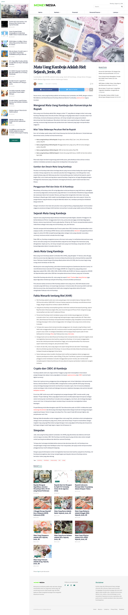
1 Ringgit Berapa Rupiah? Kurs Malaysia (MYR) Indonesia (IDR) (42, 513)
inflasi (52, 334)
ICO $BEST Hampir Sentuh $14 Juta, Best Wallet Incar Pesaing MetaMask (18, 72)
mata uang (54, 460)
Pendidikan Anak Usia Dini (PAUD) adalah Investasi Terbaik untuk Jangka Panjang (18, 131)
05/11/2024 (48, 83)
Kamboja (46, 460)
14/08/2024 (57, 493)
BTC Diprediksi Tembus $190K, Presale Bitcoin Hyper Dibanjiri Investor (18, 62)
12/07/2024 (78, 491)
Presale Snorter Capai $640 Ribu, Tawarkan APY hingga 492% (17, 82)
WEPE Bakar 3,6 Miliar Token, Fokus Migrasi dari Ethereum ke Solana (18, 43)
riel (59, 460)
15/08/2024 (36, 493)
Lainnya (115, 12)
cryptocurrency (71, 375)
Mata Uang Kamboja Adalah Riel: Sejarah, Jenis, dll (13, 13)
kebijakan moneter (39, 390)
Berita (40, 12)
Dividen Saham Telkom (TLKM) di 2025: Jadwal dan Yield (17, 121)
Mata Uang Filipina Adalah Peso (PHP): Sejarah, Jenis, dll (81, 537)
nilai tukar (71, 334)
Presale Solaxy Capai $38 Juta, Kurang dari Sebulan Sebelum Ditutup (18, 102)
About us (100, 609)
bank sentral (80, 98)
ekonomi (77, 231)
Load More (15, 140)
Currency (55, 83)
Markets (56, 12)
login (38, 571)
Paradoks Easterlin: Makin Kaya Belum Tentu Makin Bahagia (17, 92)
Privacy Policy (114, 609)
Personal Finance (95, 12)
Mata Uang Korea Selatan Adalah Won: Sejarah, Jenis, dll (63, 537)
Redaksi (41, 83)
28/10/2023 (36, 517)
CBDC (80, 375)
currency (39, 460)
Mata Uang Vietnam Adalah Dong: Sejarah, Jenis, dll (41, 562)
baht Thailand (71, 277)
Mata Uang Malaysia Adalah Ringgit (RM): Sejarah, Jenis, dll (82, 513)
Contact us (106, 609)
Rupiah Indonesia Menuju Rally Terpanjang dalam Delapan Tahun (84, 487)
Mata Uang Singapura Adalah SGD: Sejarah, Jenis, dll (41, 537)
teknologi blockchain (40, 410)
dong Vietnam (83, 277)
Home (94, 609)
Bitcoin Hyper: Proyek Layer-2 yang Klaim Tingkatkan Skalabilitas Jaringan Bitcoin (18, 52)
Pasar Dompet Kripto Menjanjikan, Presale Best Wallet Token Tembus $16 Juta (18, 33)
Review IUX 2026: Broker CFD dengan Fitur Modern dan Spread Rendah (18, 23)
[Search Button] (122, 6)
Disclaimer (121, 609)
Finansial (75, 12)
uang (63, 460)
